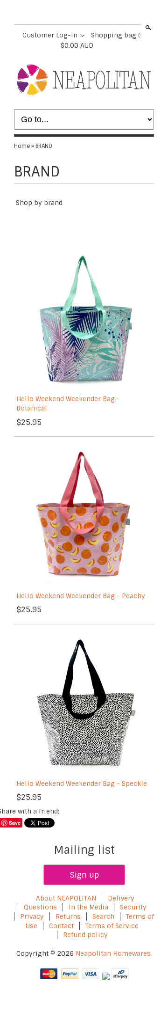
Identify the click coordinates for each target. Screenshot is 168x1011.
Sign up (84, 875)
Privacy (33, 916)
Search (147, 27)
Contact (61, 926)
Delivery (121, 898)
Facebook (59, 13)
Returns (68, 916)
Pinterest (91, 13)
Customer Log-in (49, 35)
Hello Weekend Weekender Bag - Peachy (80, 596)
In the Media (88, 907)
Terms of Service (112, 926)
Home (22, 146)
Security (133, 907)
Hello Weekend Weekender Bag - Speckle (81, 783)
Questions (40, 907)
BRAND (43, 146)
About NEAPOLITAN (66, 898)
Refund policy (85, 934)
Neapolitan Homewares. (114, 953)
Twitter (75, 13)
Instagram (107, 13)
